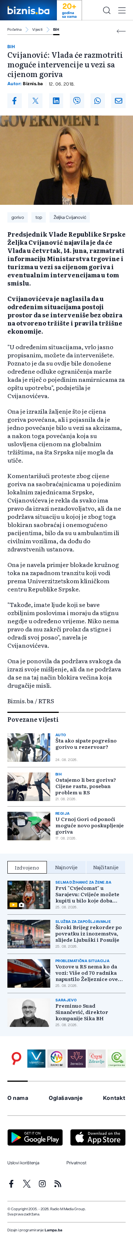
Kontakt (114, 1098)
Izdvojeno (27, 867)
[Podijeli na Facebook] (14, 100)
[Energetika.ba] (117, 1059)
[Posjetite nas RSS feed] (58, 1184)
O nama (17, 1098)
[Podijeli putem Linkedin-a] (56, 100)
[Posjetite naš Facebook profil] (11, 1184)
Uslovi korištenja (23, 1163)
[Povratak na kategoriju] (121, 31)
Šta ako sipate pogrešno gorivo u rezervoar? (86, 743)
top (38, 217)
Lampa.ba (53, 1230)
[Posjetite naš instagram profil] (42, 1184)
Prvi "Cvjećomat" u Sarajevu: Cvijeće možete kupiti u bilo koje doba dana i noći (87, 894)
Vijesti (37, 29)
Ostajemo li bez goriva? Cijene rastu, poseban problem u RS (85, 786)
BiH (56, 29)
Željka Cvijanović (70, 217)
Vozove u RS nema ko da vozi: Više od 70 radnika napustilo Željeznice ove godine (86, 972)
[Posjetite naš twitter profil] (27, 1184)
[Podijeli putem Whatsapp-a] (98, 100)
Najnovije (66, 867)
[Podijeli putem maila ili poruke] (118, 100)
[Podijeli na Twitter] (35, 100)
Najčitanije (106, 867)
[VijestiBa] (36, 1059)
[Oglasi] (16, 1059)
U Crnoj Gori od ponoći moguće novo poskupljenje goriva (89, 825)
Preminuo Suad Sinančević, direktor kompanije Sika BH (81, 1011)
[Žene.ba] (77, 1059)
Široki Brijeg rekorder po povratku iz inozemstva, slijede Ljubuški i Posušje (88, 933)
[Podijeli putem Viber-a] (77, 100)
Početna (14, 29)
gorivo (17, 217)
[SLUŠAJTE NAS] (56, 1059)
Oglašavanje (66, 1098)
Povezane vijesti (33, 719)
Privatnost (76, 1163)
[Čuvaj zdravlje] (97, 1059)
